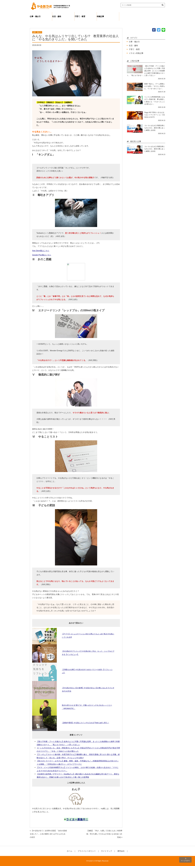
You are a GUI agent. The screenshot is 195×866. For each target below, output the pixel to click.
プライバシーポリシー (87, 851)
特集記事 (100, 16)
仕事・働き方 (35, 16)
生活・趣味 (56, 16)
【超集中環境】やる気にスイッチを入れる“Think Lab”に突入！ (85, 723)
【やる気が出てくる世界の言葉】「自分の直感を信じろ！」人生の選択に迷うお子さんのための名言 (48, 834)
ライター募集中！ (77, 819)
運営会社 (121, 851)
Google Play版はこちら (41, 255)
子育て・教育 (79, 16)
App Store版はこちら (40, 251)
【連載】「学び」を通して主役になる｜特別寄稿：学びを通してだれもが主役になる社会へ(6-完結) (104, 834)
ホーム (69, 851)
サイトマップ (106, 851)
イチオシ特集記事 (136, 53)
